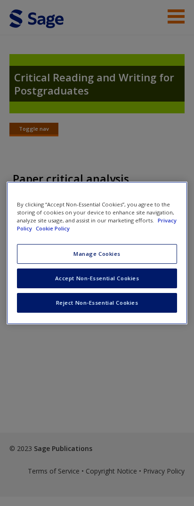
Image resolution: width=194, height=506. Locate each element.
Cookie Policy (53, 228)
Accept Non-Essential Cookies (97, 278)
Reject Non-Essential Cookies (97, 302)
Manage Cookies (97, 253)
